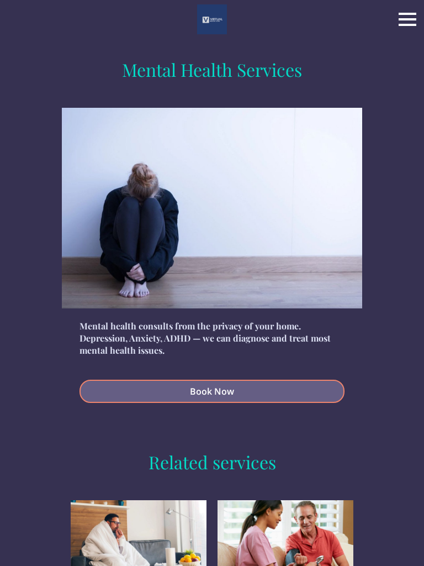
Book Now (212, 391)
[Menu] (407, 19)
